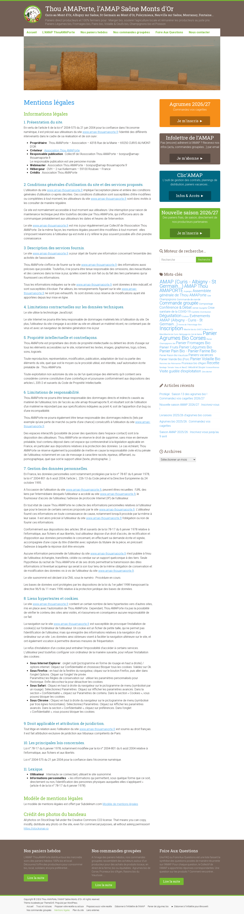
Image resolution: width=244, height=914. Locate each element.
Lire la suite (35, 878)
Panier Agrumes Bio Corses (188, 335)
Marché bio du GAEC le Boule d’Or (198, 329)
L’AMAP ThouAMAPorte (58, 32)
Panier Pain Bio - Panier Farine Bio (188, 351)
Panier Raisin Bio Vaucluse (174, 355)
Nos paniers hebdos (94, 32)
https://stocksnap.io (36, 828)
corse (195, 308)
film (200, 325)
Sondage (163, 367)
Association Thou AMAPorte (62, 150)
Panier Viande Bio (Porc (175, 359)
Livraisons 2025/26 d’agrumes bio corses (185, 415)
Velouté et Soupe (196, 367)
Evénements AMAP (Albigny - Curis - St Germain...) (185, 319)
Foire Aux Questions (169, 32)
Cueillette (195, 312)
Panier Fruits (169, 347)
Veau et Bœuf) (181, 367)
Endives (185, 316)
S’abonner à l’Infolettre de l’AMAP (130, 906)
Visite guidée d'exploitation (180, 371)
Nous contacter (199, 32)
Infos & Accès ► (190, 195)
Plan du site (78, 910)
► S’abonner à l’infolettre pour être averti (189, 906)
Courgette (203, 308)
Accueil (32, 32)
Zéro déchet (207, 372)
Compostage (206, 303)
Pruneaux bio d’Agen (194, 363)
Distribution (205, 312)
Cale (209, 296)
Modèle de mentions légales (120, 804)
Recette (213, 363)
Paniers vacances (200, 355)
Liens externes (92, 910)
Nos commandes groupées (131, 32)
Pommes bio (165, 363)
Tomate (170, 367)
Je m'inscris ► (190, 120)
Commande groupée (179, 303)
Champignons (168, 299)
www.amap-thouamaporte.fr (100, 132)
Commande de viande (188, 299)
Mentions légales (62, 910)
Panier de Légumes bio (158, 906)
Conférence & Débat (176, 307)
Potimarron (176, 363)
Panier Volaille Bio (205, 359)
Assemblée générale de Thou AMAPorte (185, 292)
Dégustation (170, 315)
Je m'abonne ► (190, 158)
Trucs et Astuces (44, 906)
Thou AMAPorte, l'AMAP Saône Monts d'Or (109, 8)
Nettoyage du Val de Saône (190, 334)
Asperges (188, 291)
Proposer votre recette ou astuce (69, 906)
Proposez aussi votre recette (99, 906)
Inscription (171, 328)
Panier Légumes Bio (195, 347)
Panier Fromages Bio (193, 343)
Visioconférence (212, 367)
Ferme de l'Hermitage (187, 325)
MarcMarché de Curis (169, 334)
